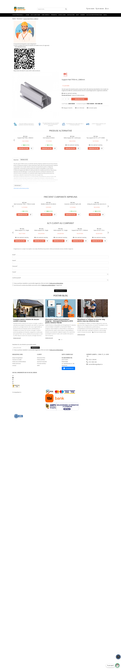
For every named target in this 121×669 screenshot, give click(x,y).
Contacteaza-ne (69, 368)
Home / (14, 19)
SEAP (77, 15)
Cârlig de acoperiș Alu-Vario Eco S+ (96, 204)
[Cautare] (66, 9)
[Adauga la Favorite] (31, 148)
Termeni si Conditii (16, 359)
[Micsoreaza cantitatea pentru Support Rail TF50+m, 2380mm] (63, 99)
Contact (14, 365)
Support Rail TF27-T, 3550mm (80, 230)
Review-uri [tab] (24, 159)
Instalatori (70, 15)
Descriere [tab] (16, 160)
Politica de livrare (16, 363)
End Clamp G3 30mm (49, 138)
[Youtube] (12, 378)
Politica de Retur (41, 359)
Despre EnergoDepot (17, 357)
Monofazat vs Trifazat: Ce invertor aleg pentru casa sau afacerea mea (91, 320)
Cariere (82, 15)
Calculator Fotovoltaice (94, 15)
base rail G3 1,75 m (99, 230)
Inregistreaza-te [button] (60, 290)
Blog (105, 15)
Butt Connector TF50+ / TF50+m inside (24, 204)
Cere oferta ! (46, 15)
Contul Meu (62, 15)
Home (27, 15)
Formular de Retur (41, 363)
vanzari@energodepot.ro (95, 364)
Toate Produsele (17, 15)
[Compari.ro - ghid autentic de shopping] (18, 416)
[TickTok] (12, 381)
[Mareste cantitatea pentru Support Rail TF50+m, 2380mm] (68, 99)
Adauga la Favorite (67, 108)
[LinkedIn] (12, 379)
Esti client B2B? (35, 15)
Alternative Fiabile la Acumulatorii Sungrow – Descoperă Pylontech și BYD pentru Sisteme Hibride (59, 321)
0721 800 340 (92, 362)
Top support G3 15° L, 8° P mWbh (96, 138)
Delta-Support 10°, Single (22, 230)
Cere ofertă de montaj (20, 47)
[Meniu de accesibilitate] (118, 656)
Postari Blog (60, 295)
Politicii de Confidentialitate (48, 285)
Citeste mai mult (17, 338)
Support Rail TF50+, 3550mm (25, 138)
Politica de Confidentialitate (56, 283)
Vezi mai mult (17, 185)
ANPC (38, 365)
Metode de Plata (41, 357)
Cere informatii (80, 108)
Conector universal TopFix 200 (72, 204)
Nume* (14, 260)
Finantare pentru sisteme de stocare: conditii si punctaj (26, 320)
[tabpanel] (35, 94)
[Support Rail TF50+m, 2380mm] (35, 94)
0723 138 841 (92, 359)
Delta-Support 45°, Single (41, 230)
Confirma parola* (16, 277)
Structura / (20, 19)
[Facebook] (12, 376)
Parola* (14, 272)
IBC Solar (25, 136)
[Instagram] (12, 383)
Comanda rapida (92, 108)
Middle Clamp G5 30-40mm (48, 204)
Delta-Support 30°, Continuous (72, 138)
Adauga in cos (79, 99)
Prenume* (14, 266)
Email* (14, 254)
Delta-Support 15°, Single (60, 230)
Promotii (54, 15)
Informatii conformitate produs (21, 188)
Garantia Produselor (42, 361)
